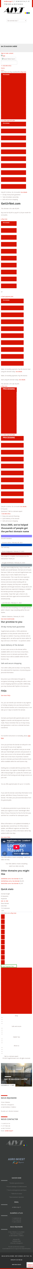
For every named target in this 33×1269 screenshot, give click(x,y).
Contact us (17, 1049)
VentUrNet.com (5, 883)
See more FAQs (5, 695)
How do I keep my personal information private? (15, 790)
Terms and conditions (17, 1051)
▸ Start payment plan (9, 120)
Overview (17, 1047)
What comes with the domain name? (12, 765)
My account (17, 1023)
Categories (17, 1019)
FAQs (2, 70)
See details (24, 192)
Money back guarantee (17, 1028)
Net (7, 901)
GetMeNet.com (5, 878)
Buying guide (17, 1039)
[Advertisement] (16, 32)
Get (2, 901)
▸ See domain (15, 878)
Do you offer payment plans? (9, 781)
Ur (4, 901)
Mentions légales (16, 1264)
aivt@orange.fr (8, 1)
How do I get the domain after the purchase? (14, 742)
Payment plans (17, 1021)
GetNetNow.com (6, 881)
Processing (6, 74)
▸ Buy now (23, 72)
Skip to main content (7, 53)
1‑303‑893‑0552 (5, 514)
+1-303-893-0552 (24, 1056)
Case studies (17, 1041)
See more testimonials (7, 619)
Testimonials (17, 1034)
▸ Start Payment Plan (7, 966)
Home (3, 68)
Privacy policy (17, 1053)
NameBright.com (17, 1032)
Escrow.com (17, 1030)
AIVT (13, 1085)
